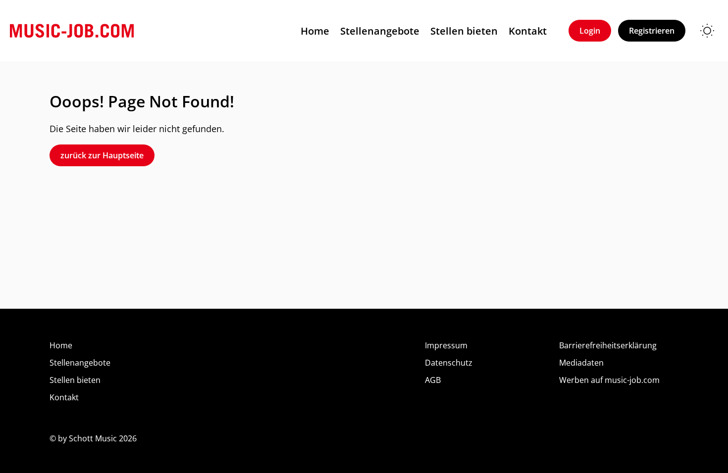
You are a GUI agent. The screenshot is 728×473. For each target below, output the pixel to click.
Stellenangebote (379, 31)
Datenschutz (448, 362)
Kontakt (528, 31)
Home (315, 31)
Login (589, 30)
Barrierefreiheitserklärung (608, 345)
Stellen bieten (464, 31)
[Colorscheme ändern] (707, 31)
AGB (433, 380)
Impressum (446, 345)
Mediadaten (581, 362)
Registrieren (652, 30)
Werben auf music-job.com (609, 380)
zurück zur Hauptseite (102, 155)
